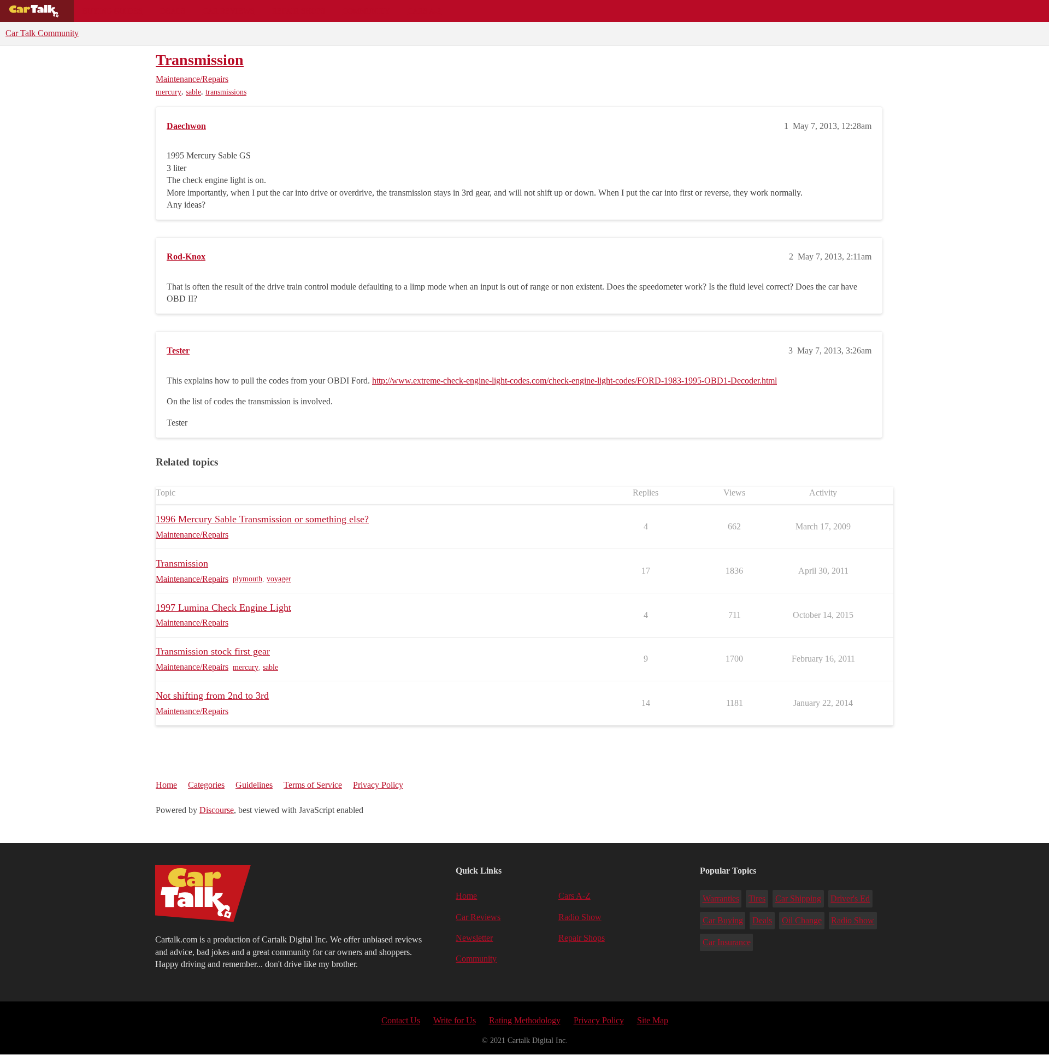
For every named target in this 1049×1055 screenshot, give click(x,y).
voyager (279, 579)
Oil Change (802, 920)
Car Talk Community (42, 33)
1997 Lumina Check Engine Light (223, 607)
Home (166, 784)
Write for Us (454, 1020)
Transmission (200, 59)
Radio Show (580, 917)
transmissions (225, 92)
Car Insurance (727, 942)
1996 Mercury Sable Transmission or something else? (262, 519)
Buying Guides (112, 11)
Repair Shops (298, 11)
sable (193, 92)
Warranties (721, 898)
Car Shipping (798, 898)
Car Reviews (229, 11)
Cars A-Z (425, 11)
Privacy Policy (378, 784)
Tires (757, 898)
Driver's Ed (850, 898)
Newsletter (474, 937)
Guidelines (254, 784)
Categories (206, 784)
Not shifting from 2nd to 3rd (212, 695)
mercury (168, 92)
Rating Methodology (525, 1020)
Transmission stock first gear (213, 651)
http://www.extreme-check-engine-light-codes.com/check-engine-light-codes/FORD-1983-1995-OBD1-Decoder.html (574, 380)
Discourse (216, 810)
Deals (172, 11)
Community (366, 11)
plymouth (247, 579)
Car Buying (723, 920)
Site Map (652, 1020)
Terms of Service (313, 784)
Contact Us (400, 1020)
